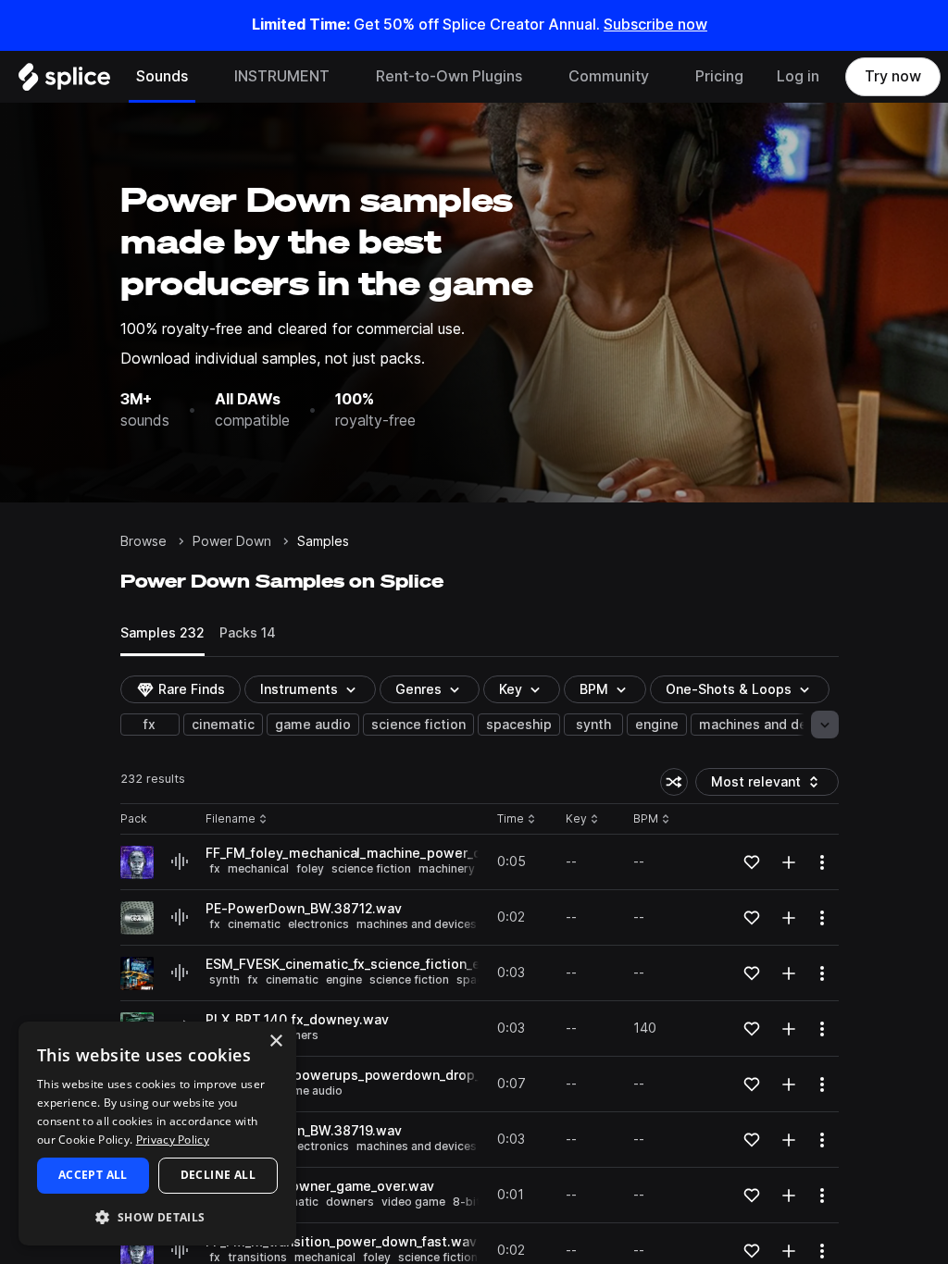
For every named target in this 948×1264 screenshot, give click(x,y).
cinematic (223, 724)
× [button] (275, 1041)
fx (149, 724)
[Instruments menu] (343, 76)
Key (584, 819)
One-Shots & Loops (729, 689)
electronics (318, 924)
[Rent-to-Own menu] (536, 76)
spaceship (519, 724)
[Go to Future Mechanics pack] (137, 862)
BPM (594, 689)
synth (593, 724)
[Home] (64, 81)
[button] (157, 1216)
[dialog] (157, 1133)
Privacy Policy (172, 1139)
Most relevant (762, 785)
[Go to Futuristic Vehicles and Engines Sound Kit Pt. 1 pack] (137, 973)
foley (310, 868)
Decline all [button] (218, 1175)
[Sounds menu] (201, 76)
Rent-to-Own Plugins (449, 76)
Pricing (719, 76)
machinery (446, 868)
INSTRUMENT (282, 76)
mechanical (258, 868)
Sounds (162, 76)
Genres (418, 689)
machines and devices (770, 724)
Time (516, 819)
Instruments (299, 689)
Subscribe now (655, 24)
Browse (143, 541)
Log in (798, 76)
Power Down (232, 541)
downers (350, 1201)
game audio (313, 724)
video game (413, 1201)
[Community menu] (662, 76)
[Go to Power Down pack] (137, 918)
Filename (231, 819)
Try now (893, 76)
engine (657, 724)
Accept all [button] (93, 1175)
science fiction (418, 724)
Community (608, 76)
